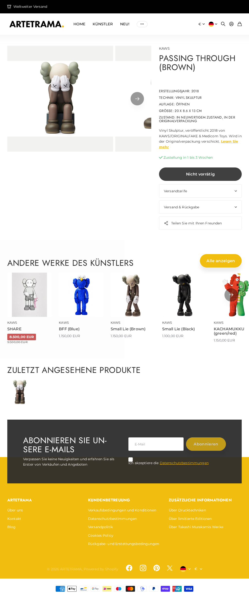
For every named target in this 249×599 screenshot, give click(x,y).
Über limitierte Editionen (190, 518)
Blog (11, 527)
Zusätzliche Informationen (200, 500)
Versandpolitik (100, 527)
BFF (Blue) (69, 329)
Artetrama (19, 500)
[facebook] (129, 568)
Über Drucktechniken (187, 510)
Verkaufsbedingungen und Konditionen (122, 510)
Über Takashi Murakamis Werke (196, 527)
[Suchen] (223, 24)
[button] (137, 99)
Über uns (15, 510)
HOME (79, 24)
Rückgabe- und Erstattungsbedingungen (123, 544)
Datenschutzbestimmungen (184, 463)
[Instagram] (143, 568)
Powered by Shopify (101, 569)
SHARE (14, 329)
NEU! (124, 24)
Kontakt (14, 518)
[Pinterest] (156, 568)
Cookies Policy (100, 535)
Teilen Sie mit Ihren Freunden (196, 223)
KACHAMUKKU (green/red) (229, 331)
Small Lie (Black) (178, 329)
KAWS (164, 48)
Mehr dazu (142, 24)
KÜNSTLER (103, 24)
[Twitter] (169, 568)
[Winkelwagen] (240, 24)
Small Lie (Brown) (128, 329)
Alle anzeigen (220, 260)
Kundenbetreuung (109, 500)
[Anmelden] (231, 24)
